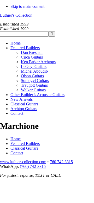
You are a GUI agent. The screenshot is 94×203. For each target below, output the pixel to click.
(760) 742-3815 (33, 166)
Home (15, 139)
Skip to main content (27, 6)
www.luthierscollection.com (23, 162)
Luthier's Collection (16, 15)
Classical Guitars (24, 148)
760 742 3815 (61, 162)
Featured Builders (25, 143)
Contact (16, 153)
